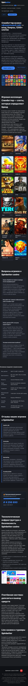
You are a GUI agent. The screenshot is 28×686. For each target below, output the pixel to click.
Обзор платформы (21, 67)
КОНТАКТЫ (4, 8)
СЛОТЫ (11, 11)
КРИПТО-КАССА (20, 5)
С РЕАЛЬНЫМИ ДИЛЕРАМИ (8, 5)
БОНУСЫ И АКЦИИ (11, 8)
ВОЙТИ (4, 14)
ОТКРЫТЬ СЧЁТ (12, 14)
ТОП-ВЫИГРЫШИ (5, 11)
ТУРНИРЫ (18, 8)
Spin (5, 2)
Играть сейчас (8, 68)
